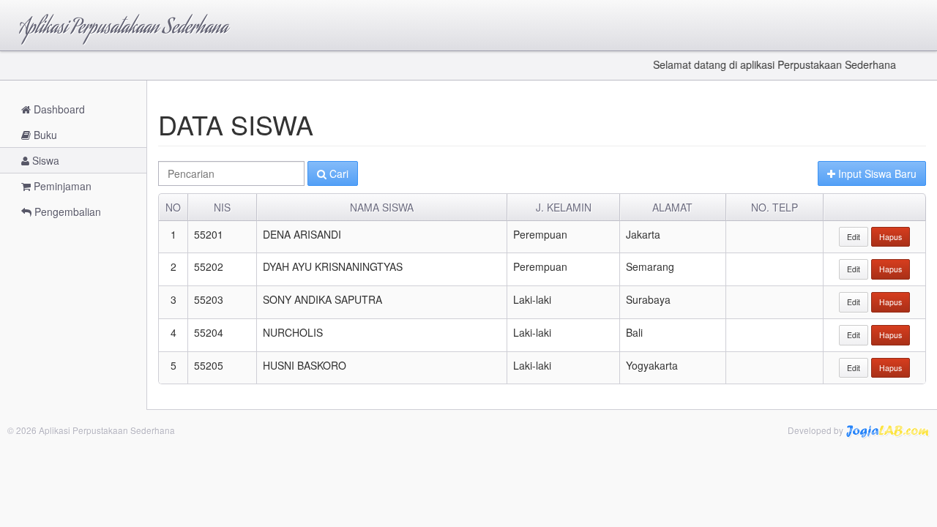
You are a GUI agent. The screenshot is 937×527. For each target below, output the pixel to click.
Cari (337, 173)
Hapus (890, 236)
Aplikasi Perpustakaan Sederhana (107, 430)
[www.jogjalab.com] (887, 430)
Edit (853, 236)
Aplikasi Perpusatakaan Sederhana (123, 29)
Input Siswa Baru (876, 173)
